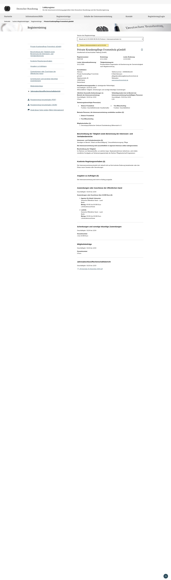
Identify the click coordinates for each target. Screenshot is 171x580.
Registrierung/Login (156, 16)
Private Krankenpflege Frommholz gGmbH (45, 46)
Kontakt (129, 16)
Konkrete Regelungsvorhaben (41, 61)
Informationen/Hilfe (34, 16)
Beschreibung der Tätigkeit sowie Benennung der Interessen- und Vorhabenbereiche (42, 54)
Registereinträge (64, 16)
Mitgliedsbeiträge (36, 86)
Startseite (8, 16)
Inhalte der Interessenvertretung (98, 16)
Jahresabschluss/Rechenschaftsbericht (45, 91)
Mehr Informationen (56, 110)
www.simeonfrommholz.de (120, 80)
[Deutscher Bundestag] (22, 8)
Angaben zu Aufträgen (38, 66)
